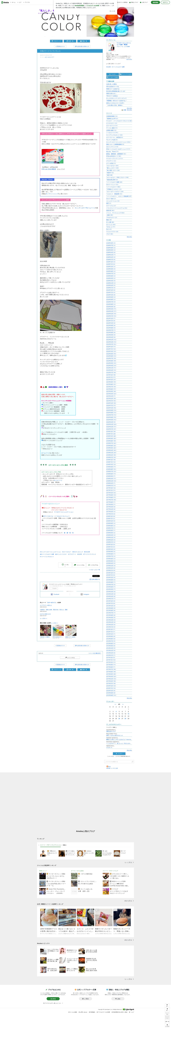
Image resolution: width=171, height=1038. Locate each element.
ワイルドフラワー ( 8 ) (112, 231)
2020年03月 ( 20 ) (111, 424)
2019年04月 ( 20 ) (111, 450)
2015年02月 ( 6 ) (110, 568)
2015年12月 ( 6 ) (110, 544)
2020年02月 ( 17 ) (111, 426)
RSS (109, 766)
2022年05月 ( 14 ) (111, 363)
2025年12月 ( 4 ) (110, 262)
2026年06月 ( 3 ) (110, 247)
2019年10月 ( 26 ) (111, 436)
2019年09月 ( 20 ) (111, 438)
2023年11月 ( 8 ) (110, 320)
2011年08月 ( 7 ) (110, 667)
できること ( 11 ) (110, 227)
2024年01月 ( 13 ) (111, 316)
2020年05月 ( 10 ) (111, 419)
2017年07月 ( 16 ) (111, 499)
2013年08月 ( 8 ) (110, 610)
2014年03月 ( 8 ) (110, 594)
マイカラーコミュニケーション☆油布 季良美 (124, 43)
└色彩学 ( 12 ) (110, 172)
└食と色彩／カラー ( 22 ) (113, 170)
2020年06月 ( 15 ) (111, 417)
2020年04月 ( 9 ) (111, 422)
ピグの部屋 (127, 46)
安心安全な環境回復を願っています (115, 91)
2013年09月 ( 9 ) (110, 608)
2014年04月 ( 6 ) (110, 591)
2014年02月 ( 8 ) (110, 596)
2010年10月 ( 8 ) (110, 690)
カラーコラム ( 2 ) (111, 205)
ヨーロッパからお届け (77, 871)
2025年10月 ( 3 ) (110, 266)
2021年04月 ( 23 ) (111, 393)
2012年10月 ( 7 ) (110, 634)
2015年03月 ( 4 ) (110, 565)
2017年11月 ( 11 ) (110, 490)
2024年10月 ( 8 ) (110, 295)
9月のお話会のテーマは (112, 86)
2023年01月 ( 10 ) (111, 344)
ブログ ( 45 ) (109, 234)
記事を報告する (96, 579)
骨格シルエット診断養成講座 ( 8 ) (115, 144)
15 (128, 714)
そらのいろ (109, 747)
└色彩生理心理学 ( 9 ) (112, 179)
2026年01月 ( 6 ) (110, 259)
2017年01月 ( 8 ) (110, 514)
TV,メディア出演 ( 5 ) (112, 139)
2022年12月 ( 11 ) (111, 346)
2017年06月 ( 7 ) (110, 502)
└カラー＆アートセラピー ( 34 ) (115, 191)
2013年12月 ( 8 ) (110, 601)
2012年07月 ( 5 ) (110, 641)
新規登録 (155, 2)
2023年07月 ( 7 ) (110, 330)
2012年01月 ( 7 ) (110, 655)
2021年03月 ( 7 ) (110, 396)
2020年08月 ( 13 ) (111, 412)
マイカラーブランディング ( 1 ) (114, 158)
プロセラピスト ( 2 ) (111, 217)
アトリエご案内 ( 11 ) (111, 128)
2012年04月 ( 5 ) (110, 648)
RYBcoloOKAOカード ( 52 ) (113, 156)
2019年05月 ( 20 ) (111, 448)
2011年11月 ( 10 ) (111, 660)
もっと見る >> (43, 618)
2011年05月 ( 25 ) (111, 674)
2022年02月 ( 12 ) (111, 370)
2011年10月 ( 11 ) (111, 662)
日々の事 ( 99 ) (110, 222)
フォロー (54, 588)
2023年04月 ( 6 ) (111, 337)
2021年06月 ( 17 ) (111, 389)
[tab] (50, 845)
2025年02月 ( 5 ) (110, 285)
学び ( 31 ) (109, 229)
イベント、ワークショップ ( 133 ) (115, 213)
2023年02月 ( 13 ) (111, 342)
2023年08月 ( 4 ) (111, 328)
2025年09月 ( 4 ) (110, 269)
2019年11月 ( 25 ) (111, 434)
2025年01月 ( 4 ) (110, 287)
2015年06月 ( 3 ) (110, 558)
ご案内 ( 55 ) (109, 215)
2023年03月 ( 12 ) (111, 339)
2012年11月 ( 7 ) (110, 631)
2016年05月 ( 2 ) (110, 532)
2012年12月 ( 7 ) (110, 629)
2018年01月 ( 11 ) (111, 485)
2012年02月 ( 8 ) (110, 653)
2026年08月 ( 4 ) (110, 243)
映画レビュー (43, 871)
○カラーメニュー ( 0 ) (112, 184)
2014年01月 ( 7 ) (110, 598)
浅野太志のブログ (111, 731)
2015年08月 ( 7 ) (110, 554)
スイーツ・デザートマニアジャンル (50, 845)
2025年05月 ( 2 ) (110, 278)
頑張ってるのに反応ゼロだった (114, 735)
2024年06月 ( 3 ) (111, 304)
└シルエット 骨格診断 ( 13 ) (114, 194)
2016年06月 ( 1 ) (110, 530)
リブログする (94, 565)
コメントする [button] (80, 565)
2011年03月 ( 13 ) (111, 679)
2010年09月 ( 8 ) (110, 693)
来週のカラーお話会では (112, 89)
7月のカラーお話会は (112, 96)
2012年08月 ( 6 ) (110, 638)
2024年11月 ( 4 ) (110, 292)
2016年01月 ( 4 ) (110, 542)
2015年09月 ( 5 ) (110, 551)
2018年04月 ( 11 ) (111, 478)
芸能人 (65, 845)
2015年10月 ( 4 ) (110, 549)
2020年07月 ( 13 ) (111, 415)
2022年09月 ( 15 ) (111, 353)
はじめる (53, 998)
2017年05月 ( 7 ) (110, 504)
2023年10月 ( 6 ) (110, 323)
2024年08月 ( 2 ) (110, 299)
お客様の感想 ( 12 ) (111, 130)
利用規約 (92, 1012)
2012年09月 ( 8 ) (110, 636)
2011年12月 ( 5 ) (110, 657)
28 (125, 718)
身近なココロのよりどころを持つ (115, 103)
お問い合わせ (83, 1012)
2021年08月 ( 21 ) (111, 384)
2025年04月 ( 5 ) (110, 280)
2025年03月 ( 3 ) (111, 283)
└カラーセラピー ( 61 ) (112, 165)
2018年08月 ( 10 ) (111, 469)
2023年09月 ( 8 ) (110, 325)
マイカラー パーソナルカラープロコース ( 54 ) (119, 121)
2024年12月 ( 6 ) (110, 290)
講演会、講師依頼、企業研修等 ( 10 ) (116, 154)
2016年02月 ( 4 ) (110, 540)
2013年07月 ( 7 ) (110, 613)
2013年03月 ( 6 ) (110, 622)
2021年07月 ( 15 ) (111, 386)
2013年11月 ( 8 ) (110, 603)
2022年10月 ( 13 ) (111, 351)
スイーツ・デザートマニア (110, 871)
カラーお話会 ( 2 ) (111, 163)
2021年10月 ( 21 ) (111, 379)
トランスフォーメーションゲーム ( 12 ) (116, 208)
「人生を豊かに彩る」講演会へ (114, 105)
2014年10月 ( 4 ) (110, 577)
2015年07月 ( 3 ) (110, 556)
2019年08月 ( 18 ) (111, 441)
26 (119, 718)
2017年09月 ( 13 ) (111, 495)
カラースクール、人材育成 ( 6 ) (114, 137)
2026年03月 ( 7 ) (110, 254)
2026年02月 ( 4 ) (110, 257)
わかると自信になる (45, 614)
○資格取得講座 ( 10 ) (112, 116)
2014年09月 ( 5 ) (110, 580)
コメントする (71, 657)
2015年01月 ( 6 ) (110, 570)
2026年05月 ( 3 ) (110, 250)
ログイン (165, 2)
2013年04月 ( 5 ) (110, 620)
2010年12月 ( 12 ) (111, 686)
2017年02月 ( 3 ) (110, 511)
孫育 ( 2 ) (108, 203)
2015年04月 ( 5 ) (110, 563)
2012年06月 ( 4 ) (110, 643)
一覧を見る (129, 108)
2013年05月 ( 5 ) (110, 617)
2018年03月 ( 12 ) (111, 481)
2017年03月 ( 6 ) (110, 509)
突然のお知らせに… (111, 93)
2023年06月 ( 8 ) (110, 332)
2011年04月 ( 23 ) (111, 676)
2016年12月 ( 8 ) (110, 516)
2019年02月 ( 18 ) (111, 455)
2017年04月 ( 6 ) (110, 507)
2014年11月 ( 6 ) (110, 575)
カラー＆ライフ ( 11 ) (111, 125)
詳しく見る (85, 998)
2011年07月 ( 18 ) (111, 669)
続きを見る (129, 59)
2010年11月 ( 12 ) (111, 688)
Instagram (86, 594)
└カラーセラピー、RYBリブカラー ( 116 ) (117, 177)
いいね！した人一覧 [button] (94, 569)
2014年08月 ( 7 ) (110, 582)
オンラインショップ (52, 194)
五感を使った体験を (111, 84)
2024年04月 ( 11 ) (111, 309)
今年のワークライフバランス (50, 51)
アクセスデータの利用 (104, 1012)
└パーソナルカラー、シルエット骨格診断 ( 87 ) (119, 196)
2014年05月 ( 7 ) (110, 589)
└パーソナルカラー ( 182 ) (113, 187)
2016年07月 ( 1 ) (110, 528)
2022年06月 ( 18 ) (111, 361)
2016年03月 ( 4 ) (110, 537)
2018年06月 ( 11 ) (111, 474)
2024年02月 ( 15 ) (111, 313)
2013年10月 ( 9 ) (110, 606)
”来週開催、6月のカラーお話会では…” (116, 100)
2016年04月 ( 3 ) (110, 535)
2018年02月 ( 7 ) (110, 483)
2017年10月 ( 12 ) (111, 492)
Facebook (56, 594)
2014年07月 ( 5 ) (110, 584)
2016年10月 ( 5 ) (110, 521)
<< (115, 704)
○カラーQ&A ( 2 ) (111, 198)
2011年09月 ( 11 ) (111, 664)
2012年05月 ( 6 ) (110, 645)
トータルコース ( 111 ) (112, 132)
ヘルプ (132, 1012)
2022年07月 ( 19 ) (111, 358)
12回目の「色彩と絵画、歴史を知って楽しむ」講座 (53, 609)
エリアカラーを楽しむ (46, 605)
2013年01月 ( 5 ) (110, 627)
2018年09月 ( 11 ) (111, 467)
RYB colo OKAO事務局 (49, 169)
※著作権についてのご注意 (112, 768)
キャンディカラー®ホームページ (85, 208)
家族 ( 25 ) (109, 220)
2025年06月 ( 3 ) (110, 276)
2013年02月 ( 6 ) (110, 624)
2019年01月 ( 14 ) (111, 457)
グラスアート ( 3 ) (111, 161)
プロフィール (120, 46)
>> (123, 704)
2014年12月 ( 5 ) (110, 573)
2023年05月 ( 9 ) (110, 335)
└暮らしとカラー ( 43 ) (112, 168)
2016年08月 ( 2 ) (110, 525)
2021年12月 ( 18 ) (111, 375)
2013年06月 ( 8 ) (110, 615)
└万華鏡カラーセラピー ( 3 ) (114, 189)
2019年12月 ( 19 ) (111, 431)
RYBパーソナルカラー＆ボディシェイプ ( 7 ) (118, 149)
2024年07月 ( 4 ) (111, 302)
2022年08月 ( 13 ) (111, 356)
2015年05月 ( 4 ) (110, 561)
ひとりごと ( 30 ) (110, 224)
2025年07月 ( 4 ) (110, 273)
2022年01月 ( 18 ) (111, 372)
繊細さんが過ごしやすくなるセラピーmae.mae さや (119, 739)
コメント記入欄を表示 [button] (95, 653)
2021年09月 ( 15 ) (111, 382)
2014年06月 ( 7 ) (110, 587)
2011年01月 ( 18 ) (111, 683)
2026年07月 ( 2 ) (110, 245)
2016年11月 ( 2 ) (110, 518)
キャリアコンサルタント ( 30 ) (114, 135)
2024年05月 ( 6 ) (110, 306)
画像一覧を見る (128, 110)
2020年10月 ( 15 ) (111, 408)
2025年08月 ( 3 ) (110, 271)
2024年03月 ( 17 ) (111, 311)
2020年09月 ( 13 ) (111, 410)
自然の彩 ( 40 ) (110, 210)
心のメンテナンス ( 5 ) (112, 146)
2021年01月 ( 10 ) (111, 400)
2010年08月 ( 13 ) (111, 695)
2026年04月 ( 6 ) (110, 252)
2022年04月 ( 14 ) (111, 365)
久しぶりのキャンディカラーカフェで (116, 98)
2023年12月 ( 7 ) (110, 318)
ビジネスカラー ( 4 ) (111, 123)
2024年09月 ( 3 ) (111, 297)
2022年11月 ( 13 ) (111, 349)
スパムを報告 (73, 1012)
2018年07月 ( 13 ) (111, 471)
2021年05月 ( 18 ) (111, 391)
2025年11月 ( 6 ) (110, 264)
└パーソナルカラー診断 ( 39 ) (114, 182)
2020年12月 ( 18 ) (111, 403)
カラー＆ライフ (49, 57)
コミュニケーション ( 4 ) (112, 201)
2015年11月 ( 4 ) (110, 547)
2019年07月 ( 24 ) (111, 443)
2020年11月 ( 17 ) (111, 405)
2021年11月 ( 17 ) (111, 377)
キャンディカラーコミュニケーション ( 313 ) (118, 142)
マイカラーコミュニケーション (64, 512)
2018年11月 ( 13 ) (111, 462)
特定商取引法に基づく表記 (120, 1012)
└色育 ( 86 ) (109, 175)
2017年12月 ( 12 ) (111, 488)
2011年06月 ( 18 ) (111, 671)
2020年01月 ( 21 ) (111, 429)
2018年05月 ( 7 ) (110, 476)
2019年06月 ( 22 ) (111, 445)
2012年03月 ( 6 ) (110, 650)
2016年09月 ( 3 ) (110, 523)
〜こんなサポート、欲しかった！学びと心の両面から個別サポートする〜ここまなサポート (119, 743)
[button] (167, 1025)
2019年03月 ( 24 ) (111, 452)
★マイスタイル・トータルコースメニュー (56, 516)
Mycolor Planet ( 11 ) (112, 151)
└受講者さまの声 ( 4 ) (112, 118)
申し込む (117, 998)
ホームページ (45, 453)
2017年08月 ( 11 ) (111, 497)
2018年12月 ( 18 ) (111, 459)
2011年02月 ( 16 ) (111, 681)
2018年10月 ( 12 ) (111, 464)
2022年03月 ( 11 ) (111, 368)
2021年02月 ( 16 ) (111, 398)
